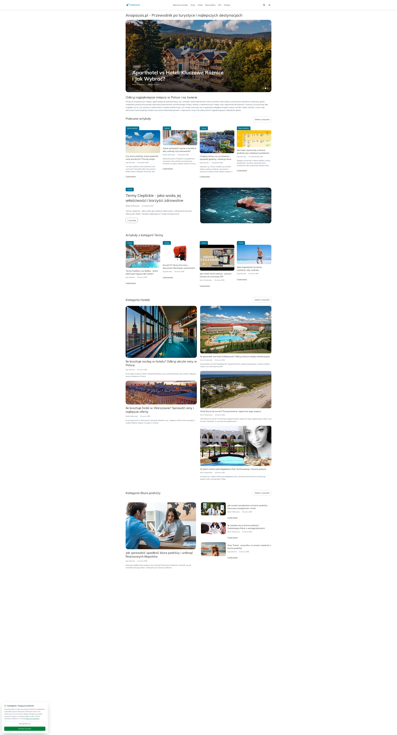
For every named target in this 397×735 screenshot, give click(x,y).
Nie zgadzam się (24, 724)
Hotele (200, 5)
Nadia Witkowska (169, 155)
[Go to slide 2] (265, 88)
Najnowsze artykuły (180, 5)
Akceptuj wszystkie (24, 729)
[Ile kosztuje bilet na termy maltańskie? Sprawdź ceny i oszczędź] (198, 56)
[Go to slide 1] (263, 88)
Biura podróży (210, 5)
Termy (192, 5)
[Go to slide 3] (267, 88)
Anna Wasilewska (138, 84)
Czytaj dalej (131, 220)
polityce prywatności (32, 719)
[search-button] (264, 5)
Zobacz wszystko (262, 119)
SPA (219, 5)
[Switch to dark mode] (269, 5)
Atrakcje (227, 5)
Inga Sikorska (130, 162)
